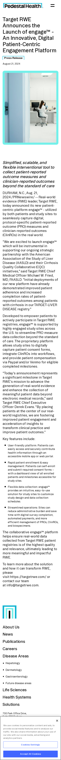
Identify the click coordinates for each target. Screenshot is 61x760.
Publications (14, 641)
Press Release (13, 57)
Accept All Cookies (30, 754)
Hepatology (13, 663)
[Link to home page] (23, 5)
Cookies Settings (30, 744)
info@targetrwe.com (23, 585)
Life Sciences (15, 690)
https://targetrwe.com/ (28, 577)
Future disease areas (18, 683)
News (8, 634)
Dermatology (14, 669)
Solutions (11, 704)
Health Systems (17, 697)
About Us (11, 627)
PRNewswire (23, 197)
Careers (10, 649)
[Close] (57, 720)
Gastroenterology (17, 676)
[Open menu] (52, 5)
